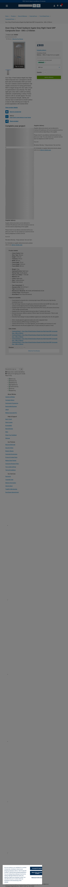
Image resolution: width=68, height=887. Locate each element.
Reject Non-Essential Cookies (37, 873)
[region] (22, 874)
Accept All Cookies (37, 868)
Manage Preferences (37, 877)
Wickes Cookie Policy (14, 882)
